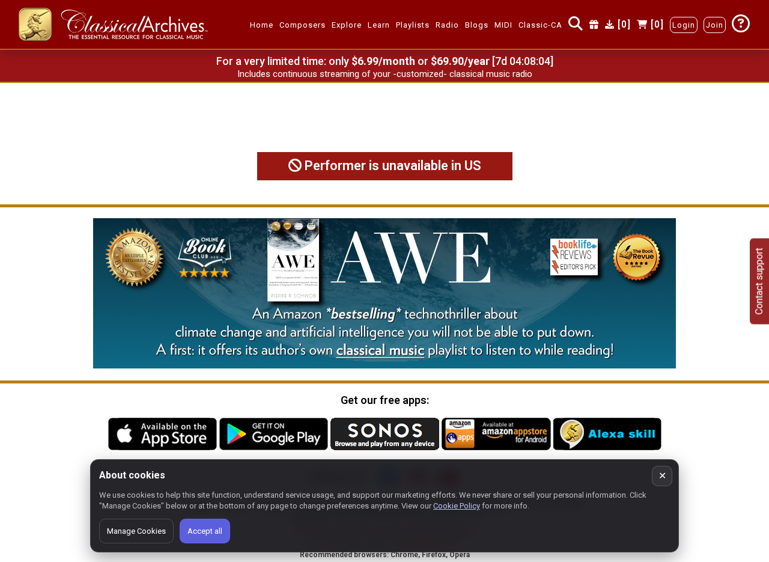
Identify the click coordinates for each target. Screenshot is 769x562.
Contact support (759, 281)
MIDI (503, 24)
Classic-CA (540, 24)
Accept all (204, 531)
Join (714, 24)
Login (683, 24)
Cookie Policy (456, 505)
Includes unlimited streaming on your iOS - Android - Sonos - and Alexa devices (384, 74)
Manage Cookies (136, 531)
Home (261, 24)
